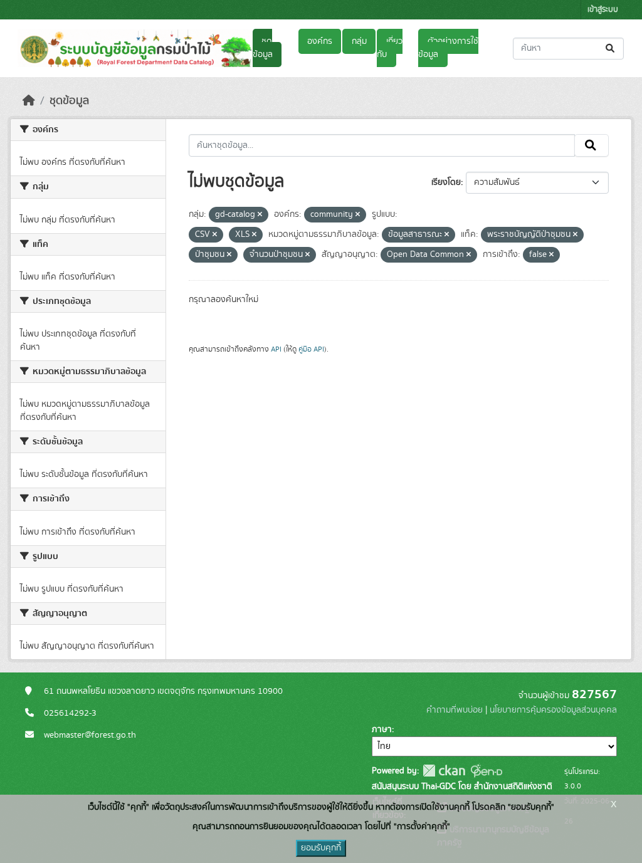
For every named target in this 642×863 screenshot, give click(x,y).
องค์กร (319, 41)
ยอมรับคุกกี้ (321, 848)
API (276, 349)
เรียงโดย (446, 182)
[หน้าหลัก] (29, 101)
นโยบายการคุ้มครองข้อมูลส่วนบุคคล (553, 710)
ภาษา (382, 729)
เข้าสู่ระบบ (602, 10)
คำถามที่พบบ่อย (454, 710)
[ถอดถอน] (260, 215)
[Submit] (610, 49)
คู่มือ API (311, 349)
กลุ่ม (359, 41)
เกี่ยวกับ (389, 48)
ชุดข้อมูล (263, 48)
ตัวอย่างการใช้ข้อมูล (448, 48)
